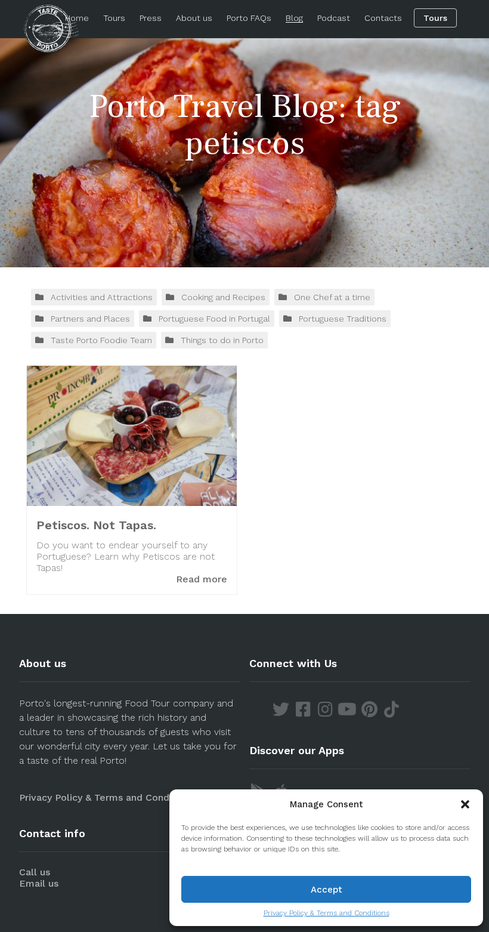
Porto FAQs (249, 18)
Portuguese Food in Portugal (214, 318)
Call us (34, 872)
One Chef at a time (332, 297)
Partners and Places (90, 318)
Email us (38, 883)
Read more (201, 579)
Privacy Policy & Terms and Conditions (326, 913)
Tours (114, 18)
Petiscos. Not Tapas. (96, 525)
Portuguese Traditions (342, 318)
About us (194, 18)
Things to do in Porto (222, 340)
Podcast (333, 18)
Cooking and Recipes (223, 297)
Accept (326, 889)
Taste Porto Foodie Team (101, 340)
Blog (294, 18)
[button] (465, 804)
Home (77, 18)
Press (151, 18)
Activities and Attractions (102, 297)
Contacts (383, 18)
